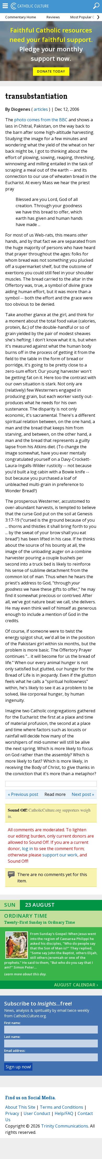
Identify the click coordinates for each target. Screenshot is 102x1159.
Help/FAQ (64, 1113)
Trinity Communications (64, 1126)
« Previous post (23, 794)
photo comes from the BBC (40, 120)
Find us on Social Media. (30, 1098)
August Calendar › (76, 985)
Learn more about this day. (25, 974)
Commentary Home (20, 17)
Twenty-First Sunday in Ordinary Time (39, 922)
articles (41, 109)
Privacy (12, 1113)
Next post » (83, 794)
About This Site (20, 1107)
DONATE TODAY (51, 71)
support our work (59, 855)
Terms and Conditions (61, 1107)
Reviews (53, 17)
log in (27, 848)
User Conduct (37, 1113)
